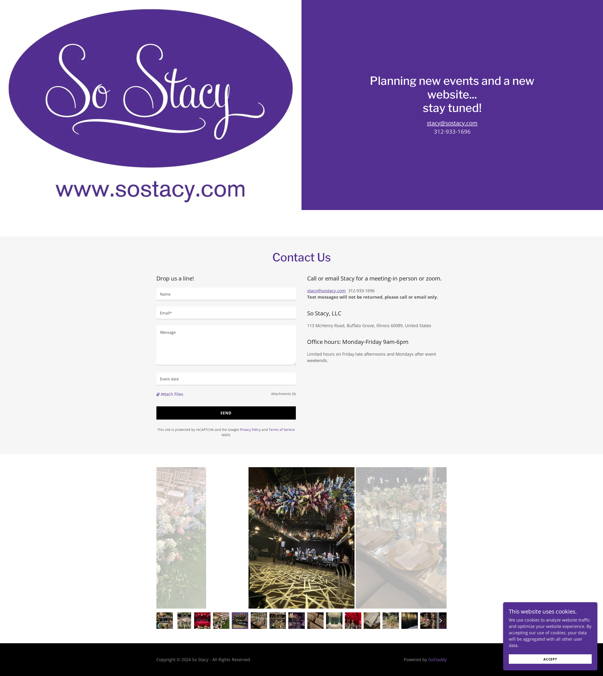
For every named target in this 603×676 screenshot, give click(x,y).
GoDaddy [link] (437, 659)
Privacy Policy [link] (250, 429)
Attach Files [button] (172, 394)
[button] (158, 394)
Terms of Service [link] (282, 429)
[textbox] (226, 294)
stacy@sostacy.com (452, 123)
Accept (550, 659)
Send (226, 413)
